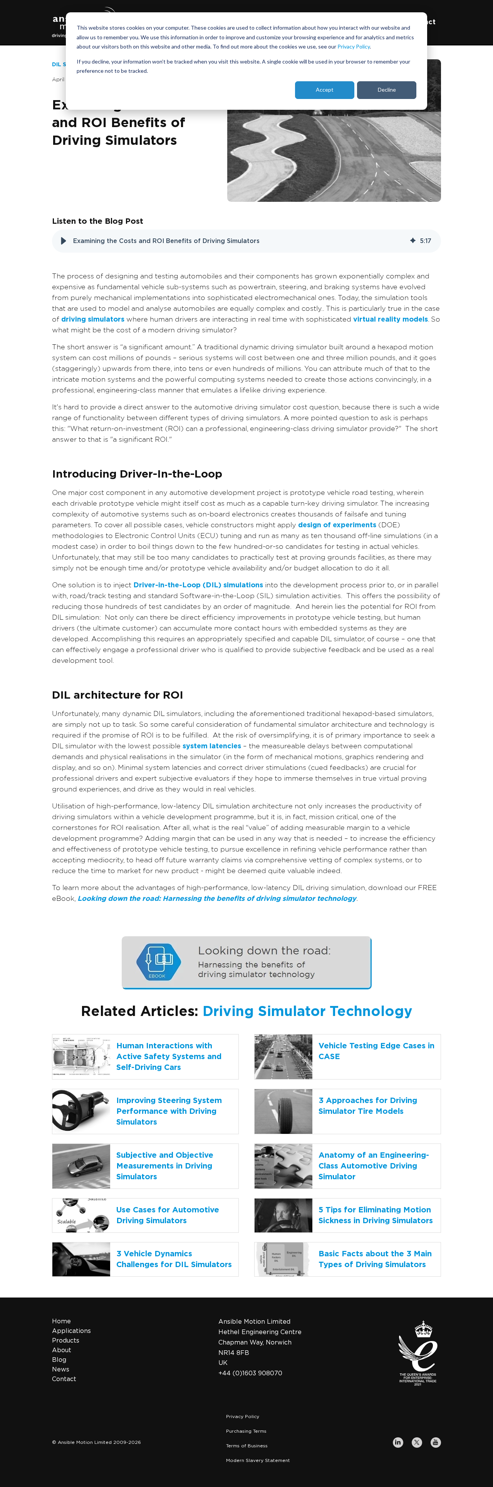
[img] (413, 241)
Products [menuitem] (65, 1341)
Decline (387, 89)
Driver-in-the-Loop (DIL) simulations (198, 585)
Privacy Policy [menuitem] (242, 1416)
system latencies (212, 746)
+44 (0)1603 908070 (250, 1373)
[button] (63, 241)
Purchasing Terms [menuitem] (246, 1431)
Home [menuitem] (61, 1321)
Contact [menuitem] (64, 1379)
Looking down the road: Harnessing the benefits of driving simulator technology (216, 898)
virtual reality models (390, 319)
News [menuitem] (60, 1369)
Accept (325, 89)
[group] (246, 241)
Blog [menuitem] (59, 1360)
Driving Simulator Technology (308, 1012)
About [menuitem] (61, 1350)
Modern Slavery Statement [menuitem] (258, 1460)
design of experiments (337, 525)
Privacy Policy (353, 46)
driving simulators (92, 319)
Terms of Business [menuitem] (247, 1445)
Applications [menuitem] (71, 1331)
